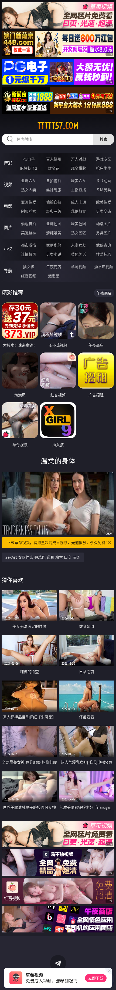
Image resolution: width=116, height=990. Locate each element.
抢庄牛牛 (103, 168)
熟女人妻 (28, 189)
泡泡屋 (53, 275)
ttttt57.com (58, 125)
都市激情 (28, 245)
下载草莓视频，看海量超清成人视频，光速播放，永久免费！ (58, 542)
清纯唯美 (53, 232)
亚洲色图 (53, 223)
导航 (8, 270)
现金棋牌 (78, 168)
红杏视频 (28, 275)
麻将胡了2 (28, 168)
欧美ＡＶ (78, 180)
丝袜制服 (53, 189)
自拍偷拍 (53, 180)
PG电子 (28, 159)
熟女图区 (78, 232)
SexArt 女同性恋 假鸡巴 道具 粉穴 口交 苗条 (42, 557)
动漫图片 (103, 223)
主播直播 (78, 189)
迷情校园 (28, 254)
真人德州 (53, 159)
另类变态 (103, 211)
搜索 (103, 139)
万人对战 (78, 159)
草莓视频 (78, 266)
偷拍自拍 (53, 202)
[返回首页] (109, 979)
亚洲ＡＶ (28, 180)
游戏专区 (103, 159)
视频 (8, 184)
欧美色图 (78, 223)
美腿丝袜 (28, 232)
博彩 (8, 163)
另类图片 (103, 232)
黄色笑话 (78, 254)
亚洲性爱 (28, 202)
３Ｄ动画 (103, 180)
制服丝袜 (28, 211)
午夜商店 (53, 266)
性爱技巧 (103, 254)
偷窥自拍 (28, 223)
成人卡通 (78, 202)
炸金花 (53, 168)
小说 (8, 249)
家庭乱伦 (53, 245)
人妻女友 (78, 245)
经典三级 (53, 211)
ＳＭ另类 (103, 189)
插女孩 (28, 266)
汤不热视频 (103, 266)
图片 (8, 227)
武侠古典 (103, 245)
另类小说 (53, 254)
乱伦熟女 (78, 211)
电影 (8, 206)
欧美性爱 (103, 202)
